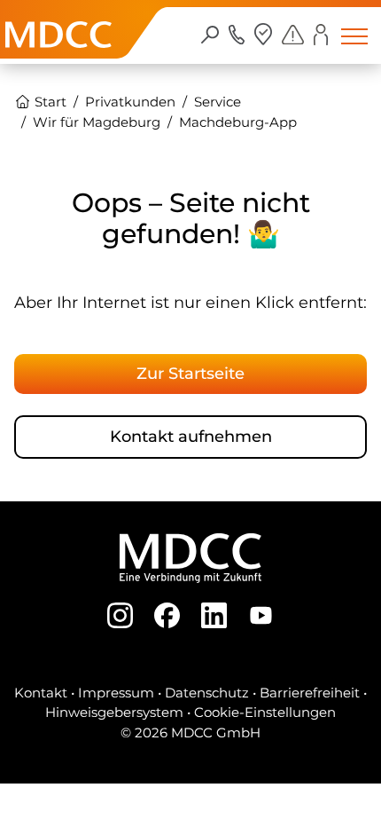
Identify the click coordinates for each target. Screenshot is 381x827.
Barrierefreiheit (310, 692)
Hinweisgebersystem (114, 712)
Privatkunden (130, 101)
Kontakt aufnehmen (191, 436)
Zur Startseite (190, 373)
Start (48, 101)
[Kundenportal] (320, 34)
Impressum (116, 692)
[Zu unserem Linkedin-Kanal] (214, 613)
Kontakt (40, 692)
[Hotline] (237, 33)
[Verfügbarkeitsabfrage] (264, 34)
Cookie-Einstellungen (265, 712)
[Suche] (210, 33)
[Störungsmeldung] (292, 33)
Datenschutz (207, 692)
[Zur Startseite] (58, 53)
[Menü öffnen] (354, 35)
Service (217, 101)
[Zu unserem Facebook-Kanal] (167, 613)
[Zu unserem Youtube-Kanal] (261, 613)
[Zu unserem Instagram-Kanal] (120, 613)
